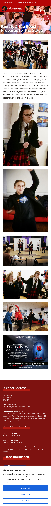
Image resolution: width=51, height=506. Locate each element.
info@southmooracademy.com (26, 3)
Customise (25, 494)
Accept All (25, 488)
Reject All (25, 501)
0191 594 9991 (8, 3)
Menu (41, 11)
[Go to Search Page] (47, 17)
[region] (25, 486)
